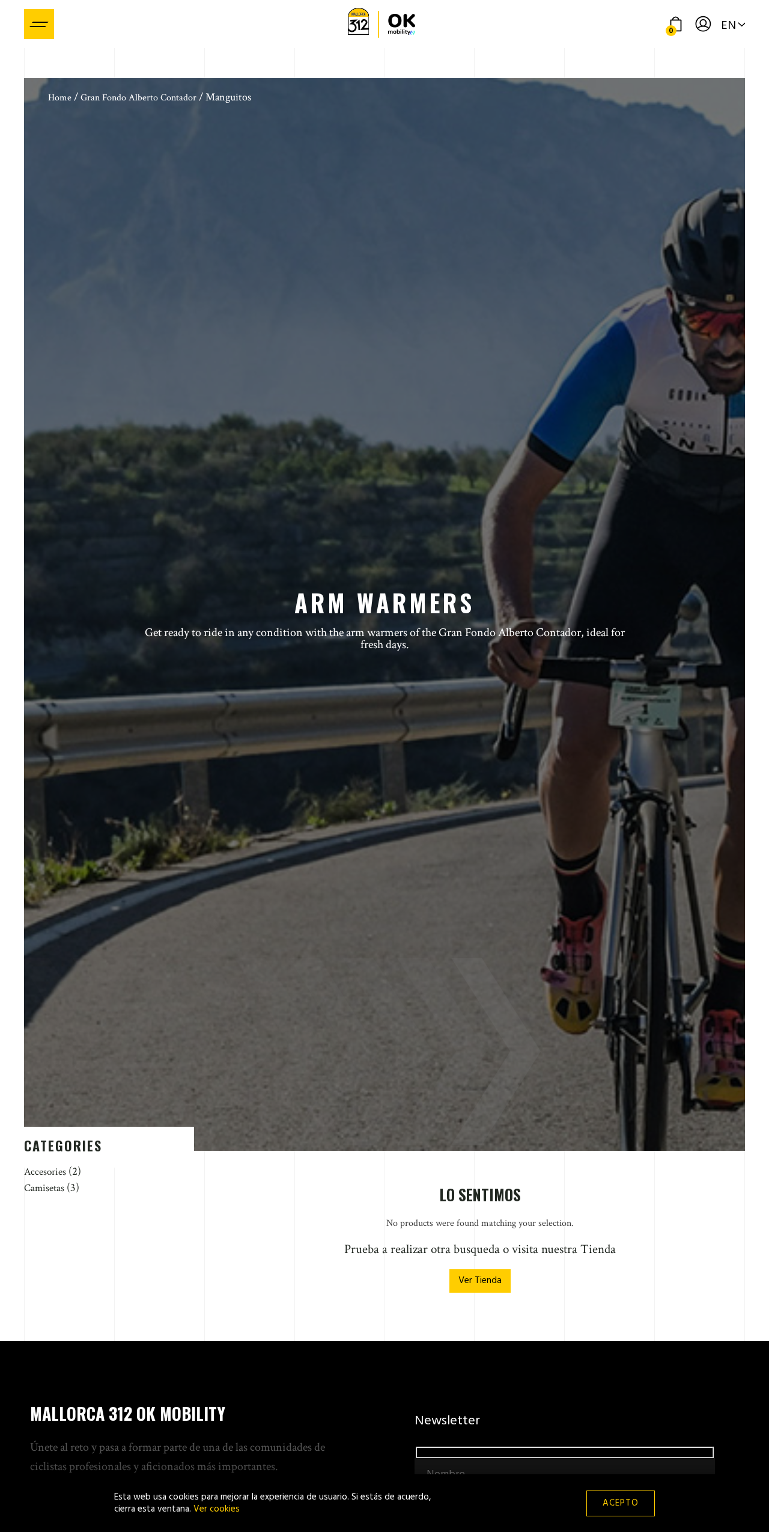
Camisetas (44, 1188)
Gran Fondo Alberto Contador (138, 97)
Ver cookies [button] (216, 1509)
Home (59, 97)
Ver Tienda (480, 1280)
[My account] (703, 24)
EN (728, 26)
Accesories (45, 1171)
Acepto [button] (621, 1503)
